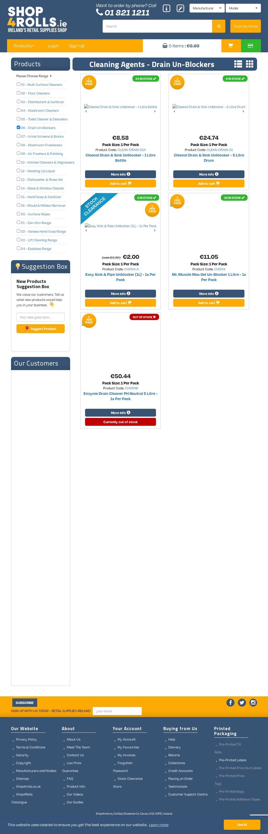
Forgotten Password (122, 766)
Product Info (76, 786)
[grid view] (248, 64)
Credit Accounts (180, 770)
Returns (174, 755)
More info (119, 174)
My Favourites (128, 747)
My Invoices (126, 755)
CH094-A (131, 269)
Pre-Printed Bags (231, 791)
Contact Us (75, 755)
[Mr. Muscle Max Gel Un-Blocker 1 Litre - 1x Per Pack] (209, 204)
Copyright (23, 762)
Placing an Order (180, 778)
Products (27, 64)
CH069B (131, 388)
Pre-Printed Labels (232, 760)
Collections (176, 762)
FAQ (70, 778)
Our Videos (75, 794)
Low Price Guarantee (71, 766)
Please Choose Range (32, 76)
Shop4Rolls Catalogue (22, 798)
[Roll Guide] (168, 9)
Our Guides (75, 802)
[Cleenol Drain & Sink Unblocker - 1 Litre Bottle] (120, 106)
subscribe (25, 703)
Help (171, 739)
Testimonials (177, 786)
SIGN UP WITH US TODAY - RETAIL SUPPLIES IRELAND (51, 710)
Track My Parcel (245, 26)
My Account (127, 739)
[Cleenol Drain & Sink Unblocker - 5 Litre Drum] (208, 106)
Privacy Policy (26, 739)
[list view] (237, 64)
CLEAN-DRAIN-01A (132, 149)
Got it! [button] (242, 824)
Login (53, 46)
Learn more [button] (159, 824)
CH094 (219, 269)
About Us (73, 739)
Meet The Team (78, 747)
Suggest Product (43, 329)
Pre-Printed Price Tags (229, 779)
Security (22, 755)
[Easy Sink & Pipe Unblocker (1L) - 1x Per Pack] (105, 211)
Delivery (174, 747)
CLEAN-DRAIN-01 (220, 149)
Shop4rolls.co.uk (28, 786)
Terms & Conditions (30, 747)
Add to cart (119, 183)
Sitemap (22, 778)
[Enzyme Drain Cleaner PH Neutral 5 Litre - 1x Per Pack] (120, 324)
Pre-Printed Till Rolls (228, 748)
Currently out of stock (120, 422)
